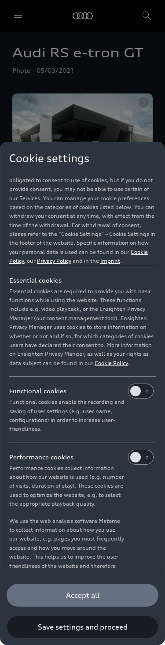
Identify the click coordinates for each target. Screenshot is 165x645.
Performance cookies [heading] (41, 457)
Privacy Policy (54, 260)
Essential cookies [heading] (35, 280)
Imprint (110, 260)
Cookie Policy (111, 363)
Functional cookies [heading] (37, 391)
